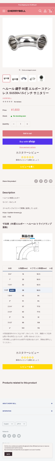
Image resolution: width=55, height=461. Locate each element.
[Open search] (40, 11)
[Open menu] (4, 11)
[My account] (45, 11)
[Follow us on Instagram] (14, 436)
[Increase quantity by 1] (27, 124)
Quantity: (6, 124)
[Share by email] (50, 181)
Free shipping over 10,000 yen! (27, 5)
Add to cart (27, 133)
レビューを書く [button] (27, 166)
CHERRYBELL (7, 98)
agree (8, 454)
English (6, 424)
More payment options (27, 147)
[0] (50, 11)
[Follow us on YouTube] (19, 436)
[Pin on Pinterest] (41, 181)
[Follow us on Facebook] (4, 436)
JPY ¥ (19, 424)
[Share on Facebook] (36, 181)
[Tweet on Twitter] (46, 181)
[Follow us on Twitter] (9, 436)
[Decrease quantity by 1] (13, 124)
